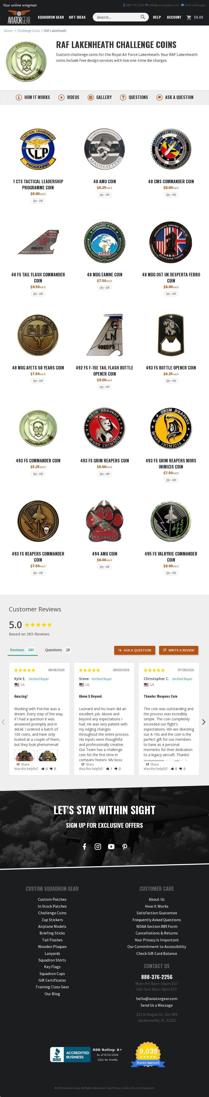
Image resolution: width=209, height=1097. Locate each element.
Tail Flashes (52, 939)
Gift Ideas (77, 17)
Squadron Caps (52, 973)
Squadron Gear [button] (51, 17)
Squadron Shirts (52, 960)
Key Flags (52, 966)
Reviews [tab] (17, 649)
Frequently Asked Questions (157, 919)
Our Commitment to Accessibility (156, 946)
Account (173, 17)
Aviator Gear (72, 1088)
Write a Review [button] (181, 650)
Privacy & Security (124, 1088)
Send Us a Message (157, 1005)
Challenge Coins (52, 912)
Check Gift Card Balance (156, 953)
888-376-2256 (134, 5)
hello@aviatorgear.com (163, 5)
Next (204, 722)
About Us (157, 899)
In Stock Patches (52, 906)
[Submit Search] (143, 17)
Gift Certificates (52, 980)
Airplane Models (52, 926)
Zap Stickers (52, 919)
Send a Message (194, 5)
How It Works (156, 906)
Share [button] (24, 764)
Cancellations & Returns (157, 932)
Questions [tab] (53, 649)
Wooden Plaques (52, 946)
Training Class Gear (52, 986)
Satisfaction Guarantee (157, 912)
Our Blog (52, 993)
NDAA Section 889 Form (156, 926)
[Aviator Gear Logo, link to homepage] (19, 17)
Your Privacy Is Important (157, 939)
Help (156, 17)
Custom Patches (52, 899)
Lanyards (52, 953)
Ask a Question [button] (137, 650)
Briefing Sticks (52, 932)
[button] (44, 769)
